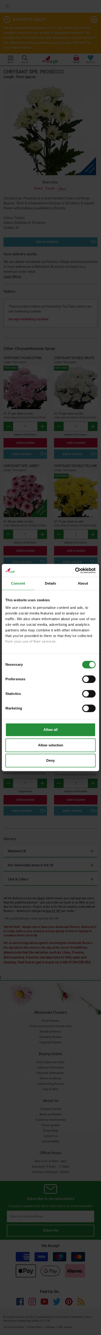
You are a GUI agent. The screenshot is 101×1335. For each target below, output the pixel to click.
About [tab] (83, 583)
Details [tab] (50, 583)
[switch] (89, 679)
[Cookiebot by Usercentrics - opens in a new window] (75, 570)
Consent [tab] (18, 583)
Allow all (50, 730)
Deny (50, 760)
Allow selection (50, 745)
